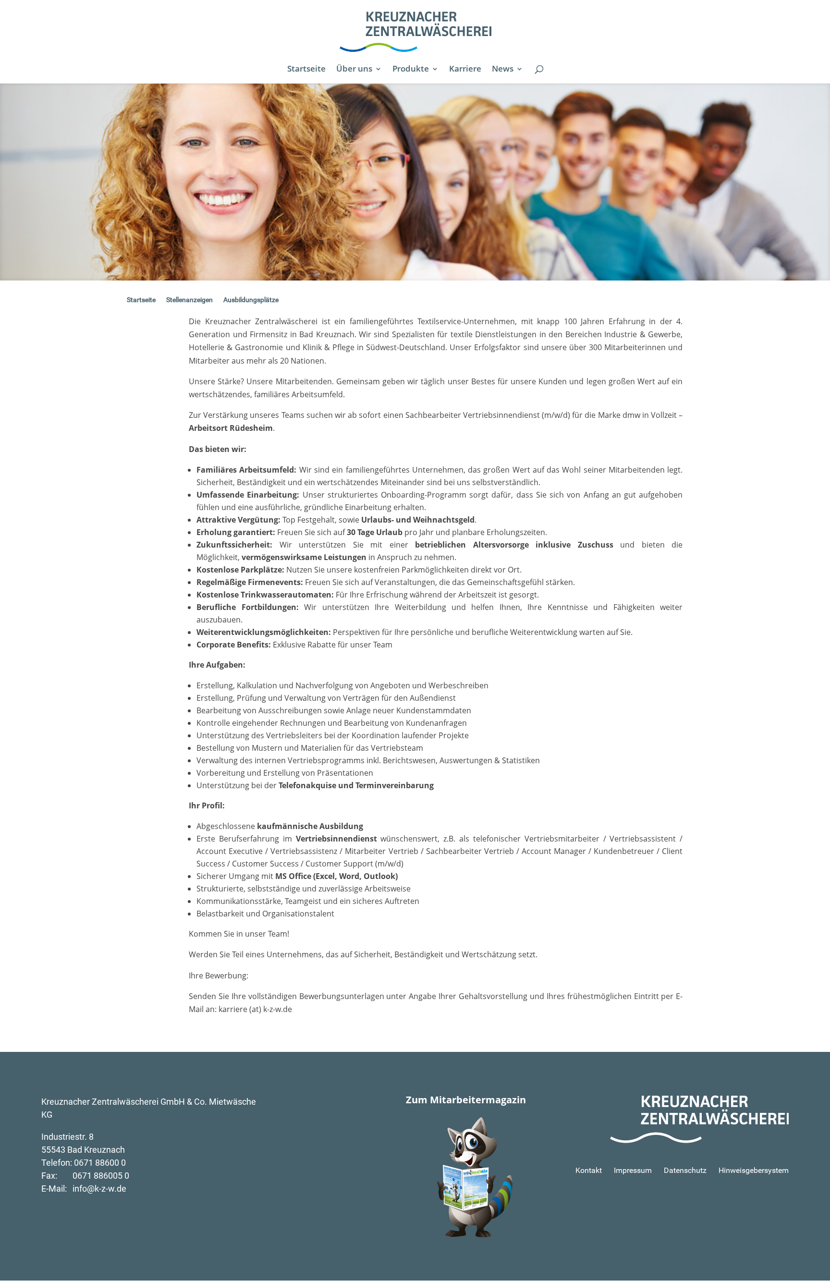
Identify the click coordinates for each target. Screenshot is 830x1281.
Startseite (306, 69)
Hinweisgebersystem (754, 1170)
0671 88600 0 (100, 1163)
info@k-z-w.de (99, 1188)
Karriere (465, 69)
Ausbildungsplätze (251, 300)
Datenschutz (685, 1170)
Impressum (633, 1170)
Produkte (410, 69)
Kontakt (588, 1170)
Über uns (354, 69)
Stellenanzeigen (189, 300)
